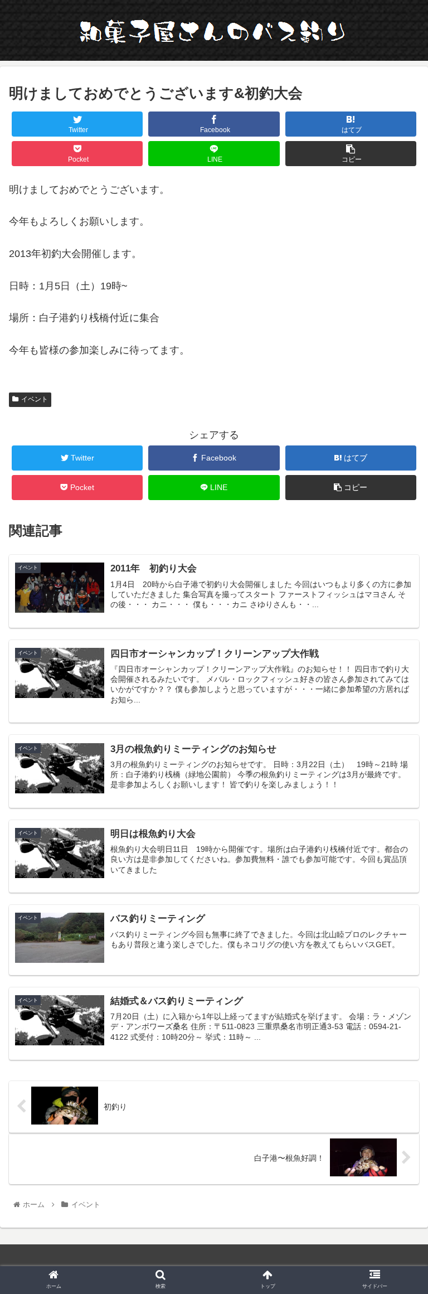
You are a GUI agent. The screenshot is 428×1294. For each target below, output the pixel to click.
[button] (395, 1036)
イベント (34, 399)
